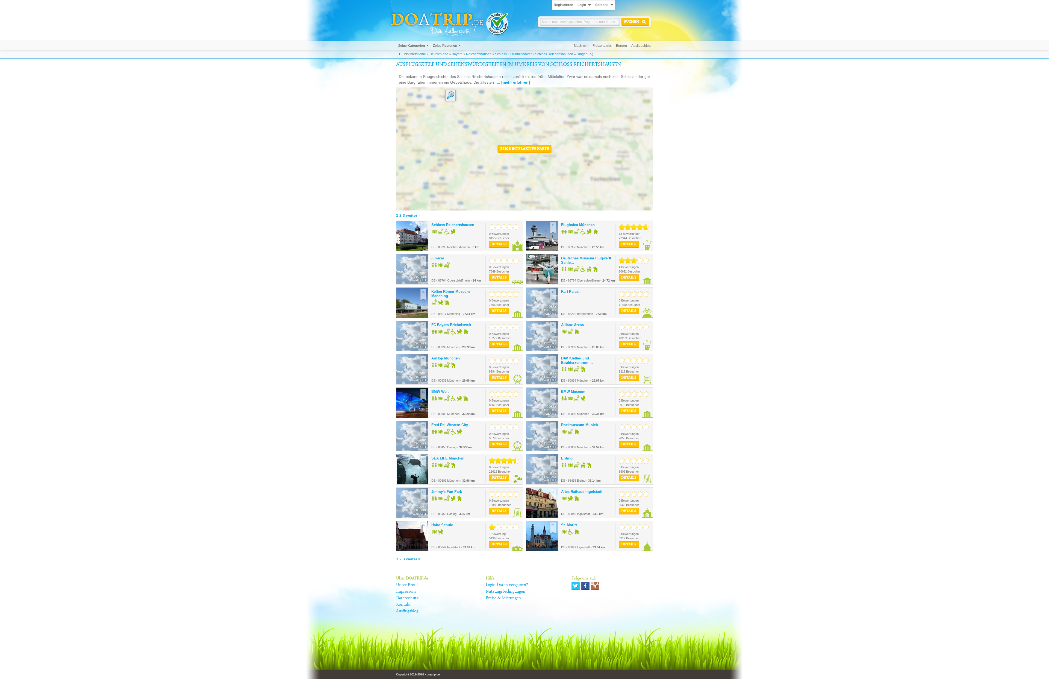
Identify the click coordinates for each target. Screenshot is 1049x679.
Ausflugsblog (641, 46)
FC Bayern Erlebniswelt (451, 325)
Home (421, 54)
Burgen (621, 46)
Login (581, 5)
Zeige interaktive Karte (524, 149)
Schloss (501, 54)
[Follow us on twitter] (575, 586)
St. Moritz (569, 525)
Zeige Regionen (445, 46)
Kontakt (403, 604)
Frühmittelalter (521, 54)
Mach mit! (581, 46)
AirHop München (445, 358)
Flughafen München (578, 225)
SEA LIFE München (447, 458)
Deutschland (438, 54)
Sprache (601, 5)
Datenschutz (407, 598)
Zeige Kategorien (411, 46)
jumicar (437, 258)
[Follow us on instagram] (595, 586)
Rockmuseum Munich (579, 425)
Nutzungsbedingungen (505, 591)
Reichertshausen (478, 54)
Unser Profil (407, 585)
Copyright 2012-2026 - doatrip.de (418, 674)
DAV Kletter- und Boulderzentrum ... (577, 360)
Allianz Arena (572, 325)
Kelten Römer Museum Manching (450, 293)
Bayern (457, 54)
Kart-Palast (570, 291)
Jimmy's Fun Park (446, 492)
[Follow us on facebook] (585, 586)
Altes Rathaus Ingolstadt (581, 492)
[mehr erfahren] (515, 82)
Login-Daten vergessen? (507, 585)
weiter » (413, 215)
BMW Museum (573, 392)
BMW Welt (440, 392)
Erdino (567, 458)
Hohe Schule (442, 525)
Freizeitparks (602, 46)
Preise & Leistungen (503, 598)
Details (499, 244)
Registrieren (563, 5)
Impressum (406, 591)
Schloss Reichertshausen (554, 54)
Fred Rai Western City (449, 425)
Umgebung (585, 54)
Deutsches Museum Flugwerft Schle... (586, 260)
